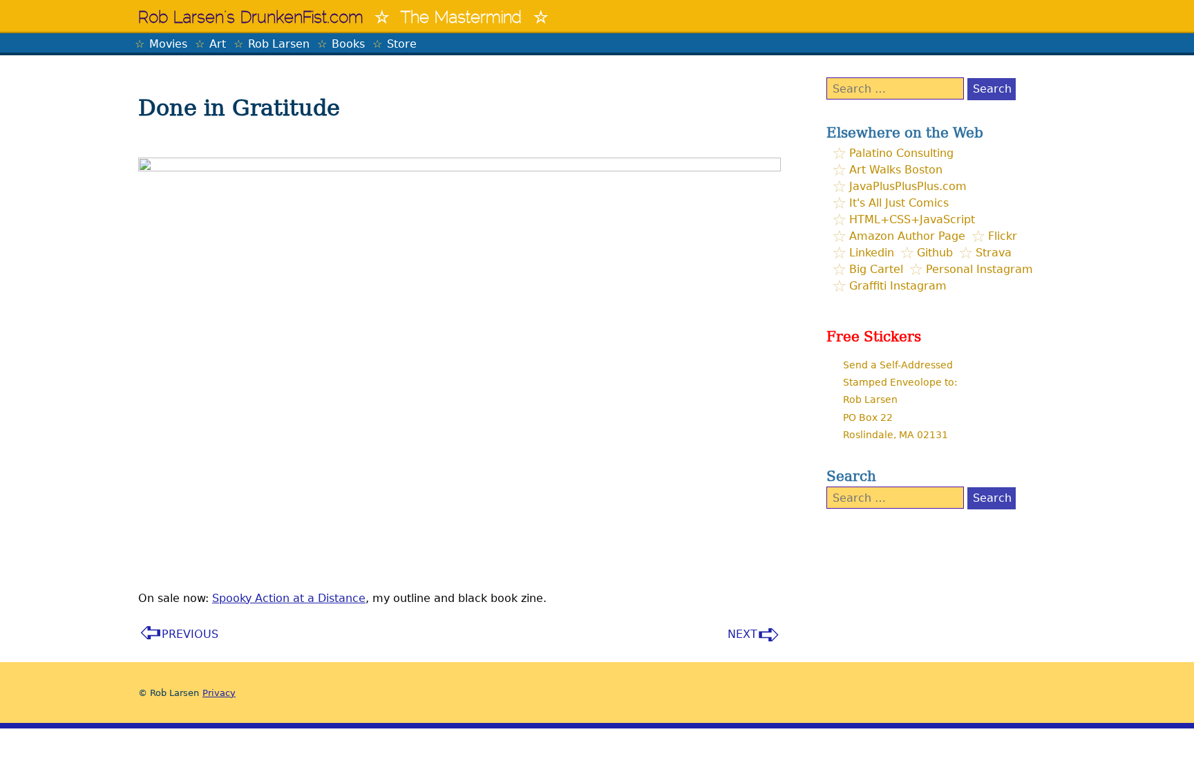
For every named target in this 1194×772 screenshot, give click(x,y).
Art (217, 43)
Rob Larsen (279, 43)
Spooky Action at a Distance (289, 598)
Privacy (219, 693)
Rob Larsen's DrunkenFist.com (250, 18)
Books (348, 43)
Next (742, 634)
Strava (994, 252)
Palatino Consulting (901, 153)
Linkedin (871, 252)
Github (935, 252)
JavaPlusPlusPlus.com (908, 186)
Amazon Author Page (907, 236)
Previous (190, 634)
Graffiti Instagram (898, 285)
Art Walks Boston (895, 169)
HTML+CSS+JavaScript (912, 219)
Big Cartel (876, 269)
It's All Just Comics (899, 202)
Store (402, 43)
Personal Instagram (979, 269)
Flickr (1002, 236)
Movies (168, 43)
